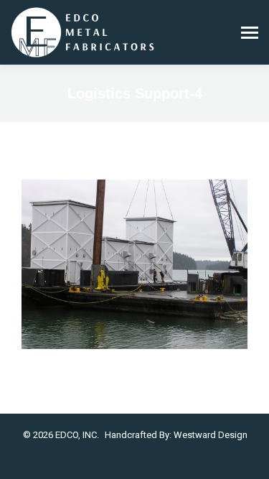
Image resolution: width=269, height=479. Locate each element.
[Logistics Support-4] (134, 264)
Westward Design (210, 434)
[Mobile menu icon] (249, 32)
